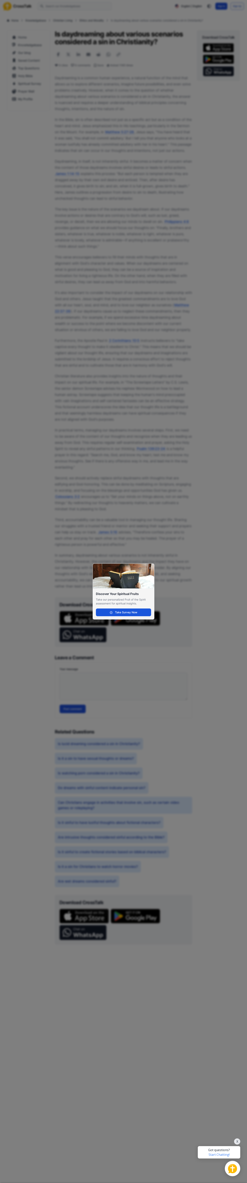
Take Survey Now (125, 612)
